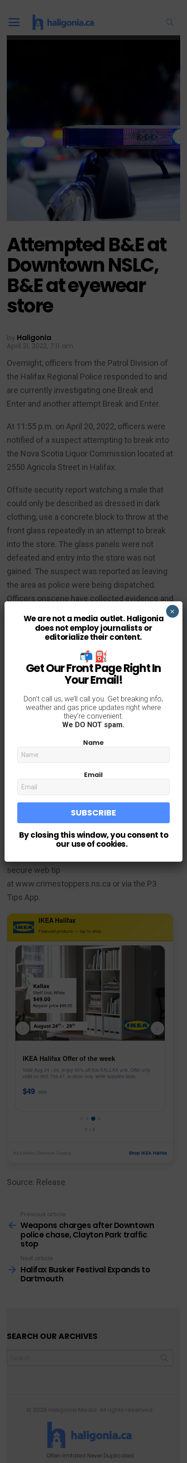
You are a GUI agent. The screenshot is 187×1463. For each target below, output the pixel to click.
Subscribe (93, 812)
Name (93, 742)
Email (93, 774)
